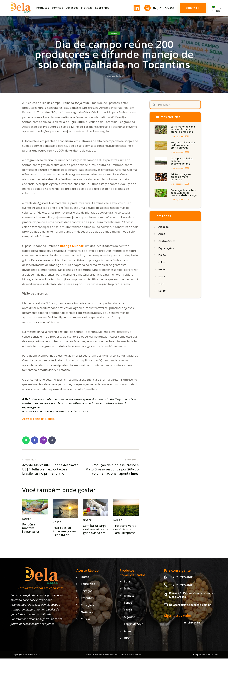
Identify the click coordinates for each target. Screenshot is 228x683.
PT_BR (215, 11)
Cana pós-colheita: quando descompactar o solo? (182, 162)
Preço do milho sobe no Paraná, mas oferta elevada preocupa (183, 146)
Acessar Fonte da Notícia (38, 419)
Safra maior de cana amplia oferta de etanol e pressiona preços (183, 130)
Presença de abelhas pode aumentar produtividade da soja (184, 193)
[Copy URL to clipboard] (52, 440)
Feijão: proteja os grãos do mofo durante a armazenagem (181, 178)
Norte (114, 33)
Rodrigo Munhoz (72, 246)
